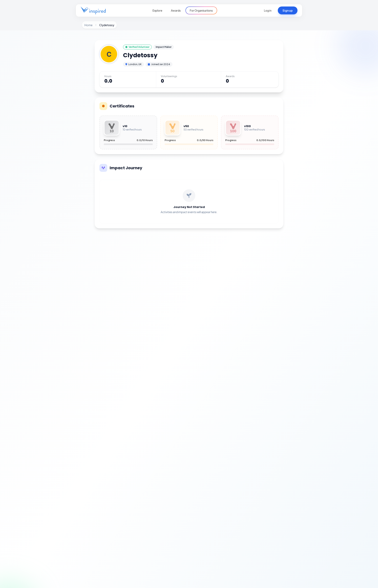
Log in (267, 10)
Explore (157, 10)
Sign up (288, 10)
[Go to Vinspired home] (93, 10)
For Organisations (201, 10)
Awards (176, 10)
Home (88, 25)
